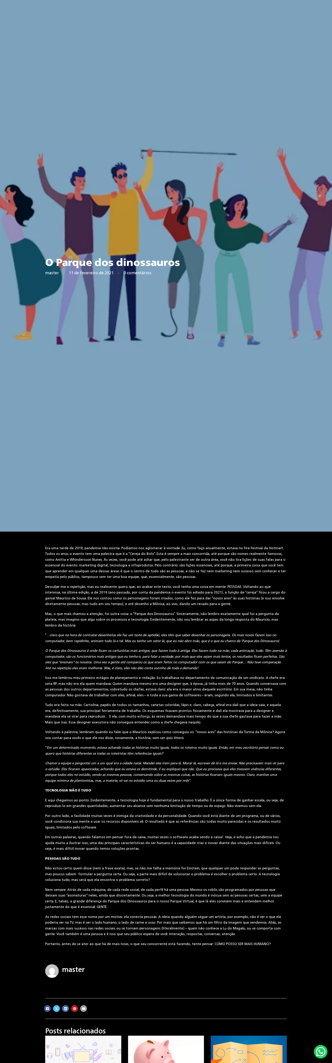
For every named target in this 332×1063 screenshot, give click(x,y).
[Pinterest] (74, 1008)
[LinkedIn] (65, 1008)
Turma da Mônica (258, 732)
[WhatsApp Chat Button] (320, 1051)
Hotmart (276, 548)
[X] (56, 1008)
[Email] (83, 1008)
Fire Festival (253, 548)
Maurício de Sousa (71, 598)
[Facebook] (47, 1008)
